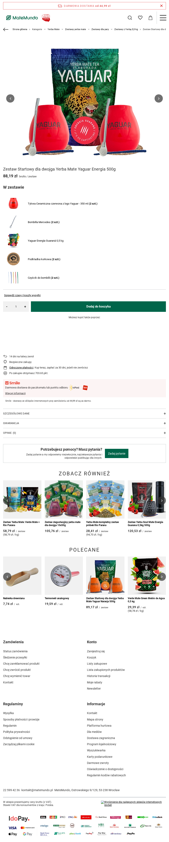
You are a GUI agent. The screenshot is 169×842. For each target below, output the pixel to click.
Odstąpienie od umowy (17, 738)
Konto (92, 642)
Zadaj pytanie (116, 453)
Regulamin (10, 725)
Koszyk (91, 657)
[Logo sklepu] (27, 18)
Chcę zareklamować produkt (21, 663)
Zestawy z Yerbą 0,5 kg (126, 29)
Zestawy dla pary (100, 29)
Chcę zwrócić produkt (17, 669)
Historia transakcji (98, 676)
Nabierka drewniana (14, 598)
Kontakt (8, 682)
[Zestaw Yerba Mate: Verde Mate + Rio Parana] (22, 499)
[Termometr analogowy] (64, 576)
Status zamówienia (15, 651)
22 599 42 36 (11, 790)
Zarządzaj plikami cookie (18, 744)
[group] (84, 98)
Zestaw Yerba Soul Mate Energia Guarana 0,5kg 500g (145, 524)
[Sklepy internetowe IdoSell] (133, 804)
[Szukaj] (130, 18)
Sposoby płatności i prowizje (21, 719)
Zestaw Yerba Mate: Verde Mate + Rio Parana (21, 524)
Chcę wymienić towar (16, 676)
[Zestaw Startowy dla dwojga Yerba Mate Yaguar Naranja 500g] (105, 576)
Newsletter (94, 688)
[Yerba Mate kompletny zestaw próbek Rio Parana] (105, 499)
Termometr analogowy (57, 598)
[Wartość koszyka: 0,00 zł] (150, 18)
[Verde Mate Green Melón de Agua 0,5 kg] (147, 576)
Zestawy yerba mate (75, 29)
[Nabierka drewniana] (22, 576)
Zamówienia (13, 642)
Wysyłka (8, 713)
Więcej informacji (15, 393)
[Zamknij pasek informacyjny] (161, 5)
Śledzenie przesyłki (15, 657)
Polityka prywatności (16, 731)
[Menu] (163, 18)
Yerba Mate (54, 29)
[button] (10, 98)
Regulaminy (13, 704)
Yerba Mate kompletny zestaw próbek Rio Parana (102, 524)
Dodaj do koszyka (98, 306)
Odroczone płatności (21, 367)
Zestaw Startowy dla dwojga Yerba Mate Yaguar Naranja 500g (105, 600)
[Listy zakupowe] (140, 18)
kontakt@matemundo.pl (37, 790)
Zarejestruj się (96, 651)
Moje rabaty (94, 682)
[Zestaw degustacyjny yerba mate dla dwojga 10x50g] (64, 499)
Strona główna (20, 29)
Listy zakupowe (97, 663)
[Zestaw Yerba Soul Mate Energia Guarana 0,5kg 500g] (147, 499)
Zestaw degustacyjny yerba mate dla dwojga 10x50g (62, 524)
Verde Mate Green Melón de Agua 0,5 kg (146, 600)
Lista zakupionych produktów (106, 669)
